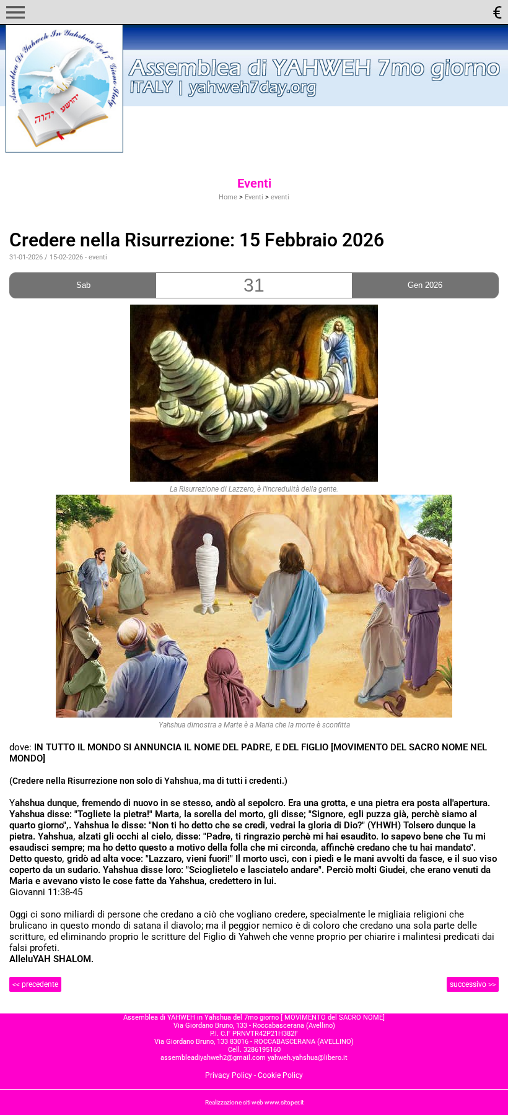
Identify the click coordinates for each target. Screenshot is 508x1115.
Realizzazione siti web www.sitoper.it (254, 1102)
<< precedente (35, 984)
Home (228, 197)
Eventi (254, 197)
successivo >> (473, 984)
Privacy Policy (228, 1075)
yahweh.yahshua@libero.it (308, 1058)
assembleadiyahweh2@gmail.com (213, 1058)
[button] (15, 12)
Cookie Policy (280, 1075)
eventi (280, 197)
